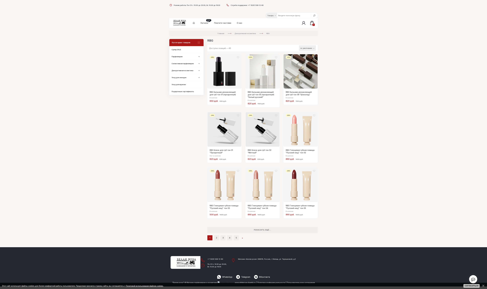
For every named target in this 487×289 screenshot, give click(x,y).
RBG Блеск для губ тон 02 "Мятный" (259, 151)
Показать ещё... (262, 230)
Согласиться (471, 286)
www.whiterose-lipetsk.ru (245, 283)
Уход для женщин (179, 77)
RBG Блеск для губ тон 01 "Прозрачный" (221, 151)
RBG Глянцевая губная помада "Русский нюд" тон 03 (224, 207)
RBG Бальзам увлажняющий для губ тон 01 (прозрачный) (223, 93)
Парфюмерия (177, 57)
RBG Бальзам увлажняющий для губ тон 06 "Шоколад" (299, 93)
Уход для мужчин (179, 84)
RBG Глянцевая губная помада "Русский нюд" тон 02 (300, 151)
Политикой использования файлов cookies (144, 286)
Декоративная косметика (182, 70)
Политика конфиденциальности (271, 283)
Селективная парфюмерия (183, 64)
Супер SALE (176, 50)
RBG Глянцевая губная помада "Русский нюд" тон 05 (300, 207)
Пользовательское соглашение (301, 283)
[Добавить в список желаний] (238, 57)
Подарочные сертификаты (183, 91)
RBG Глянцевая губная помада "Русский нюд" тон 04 (262, 207)
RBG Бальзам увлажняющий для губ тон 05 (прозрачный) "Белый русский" (261, 94)
